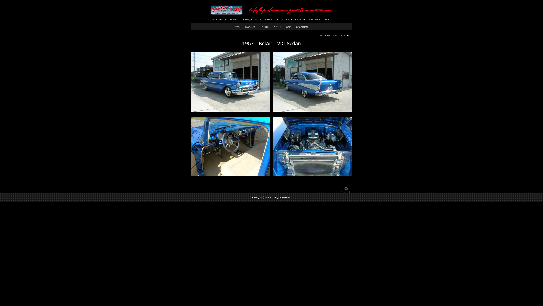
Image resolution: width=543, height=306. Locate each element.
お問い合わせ (302, 27)
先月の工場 (250, 27)
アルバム (278, 27)
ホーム (238, 27)
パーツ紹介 (264, 27)
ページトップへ (346, 192)
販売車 (289, 27)
